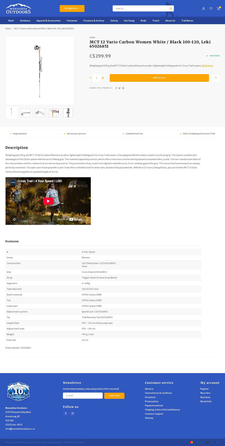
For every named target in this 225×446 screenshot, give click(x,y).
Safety (114, 20)
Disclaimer (150, 397)
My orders (205, 393)
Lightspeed (57, 442)
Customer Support (154, 414)
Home (8, 28)
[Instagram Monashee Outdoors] (72, 413)
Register (204, 389)
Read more (207, 65)
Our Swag (129, 20)
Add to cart (159, 77)
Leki (93, 37)
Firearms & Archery (93, 20)
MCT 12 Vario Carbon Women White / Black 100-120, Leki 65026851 (44, 28)
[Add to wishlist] (216, 78)
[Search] (171, 8)
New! (11, 20)
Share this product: (101, 88)
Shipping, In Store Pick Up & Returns (162, 409)
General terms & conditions (158, 393)
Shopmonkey (78, 442)
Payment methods (154, 405)
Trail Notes (187, 20)
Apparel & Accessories (48, 20)
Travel (155, 20)
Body (143, 20)
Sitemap (149, 418)
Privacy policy (151, 401)
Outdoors (25, 20)
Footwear (72, 20)
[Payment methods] (191, 442)
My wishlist (206, 401)
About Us (170, 20)
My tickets (205, 397)
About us (149, 389)
